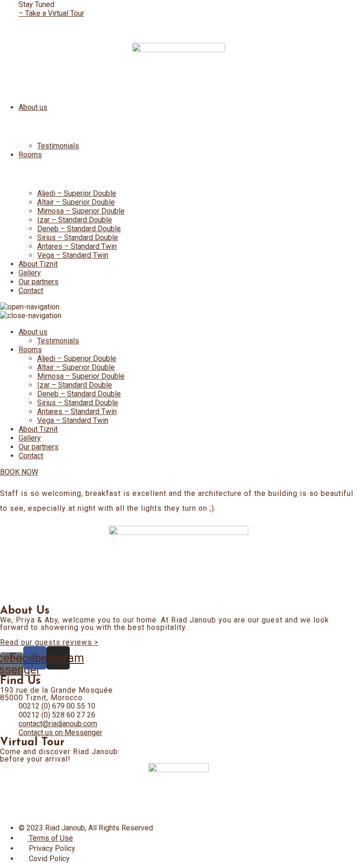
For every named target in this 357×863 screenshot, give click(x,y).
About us (33, 107)
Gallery (30, 272)
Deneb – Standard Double (79, 228)
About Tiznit (38, 264)
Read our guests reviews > (49, 642)
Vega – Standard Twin (72, 255)
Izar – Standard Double (74, 219)
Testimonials (58, 145)
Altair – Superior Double (76, 202)
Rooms (30, 154)
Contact (31, 290)
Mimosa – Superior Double (81, 211)
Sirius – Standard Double (77, 237)
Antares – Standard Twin (77, 246)
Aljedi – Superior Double (76, 193)
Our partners (39, 281)
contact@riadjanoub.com (58, 723)
